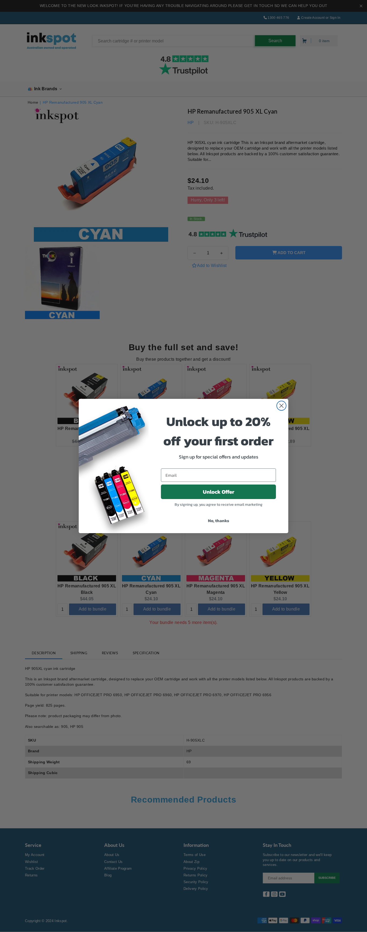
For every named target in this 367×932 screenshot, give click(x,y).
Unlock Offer (218, 492)
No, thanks (218, 520)
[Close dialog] (281, 405)
